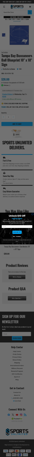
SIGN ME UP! (17, 232)
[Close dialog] (32, 214)
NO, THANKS (17, 236)
